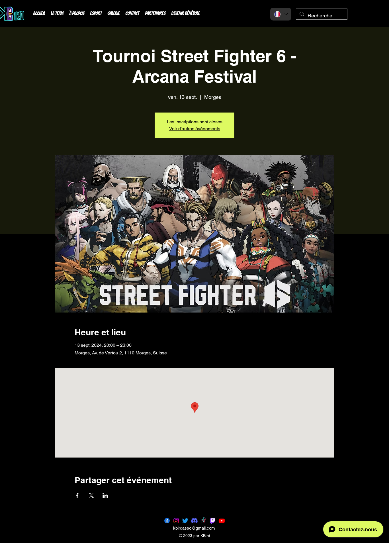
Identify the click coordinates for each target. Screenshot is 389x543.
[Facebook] (167, 520)
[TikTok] (203, 520)
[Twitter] (185, 520)
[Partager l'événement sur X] (91, 495)
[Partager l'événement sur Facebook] (77, 495)
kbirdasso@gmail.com (194, 528)
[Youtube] (221, 520)
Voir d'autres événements (194, 128)
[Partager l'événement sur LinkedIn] (105, 495)
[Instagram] (176, 520)
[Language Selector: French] (280, 14)
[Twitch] (212, 520)
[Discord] (194, 520)
